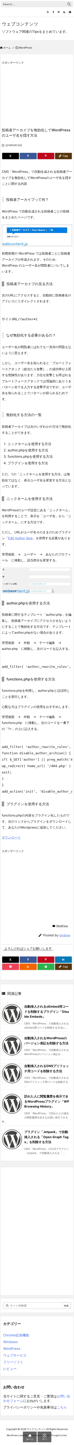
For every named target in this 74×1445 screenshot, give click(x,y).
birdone (64, 935)
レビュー (10, 1369)
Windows (10, 1342)
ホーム (7, 47)
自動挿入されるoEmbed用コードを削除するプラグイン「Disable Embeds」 (46, 1011)
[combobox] (37, 4)
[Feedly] (70, 12)
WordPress (25, 47)
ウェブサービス (15, 1355)
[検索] (69, 4)
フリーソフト (13, 1362)
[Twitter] (48, 12)
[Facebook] (53, 12)
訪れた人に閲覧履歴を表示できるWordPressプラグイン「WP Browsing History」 (46, 1101)
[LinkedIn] (63, 959)
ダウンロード (11, 837)
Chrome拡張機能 (16, 1335)
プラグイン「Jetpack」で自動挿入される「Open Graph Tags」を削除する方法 (46, 1137)
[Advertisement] (35, 93)
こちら (62, 1407)
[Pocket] (10, 967)
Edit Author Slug (20, 538)
